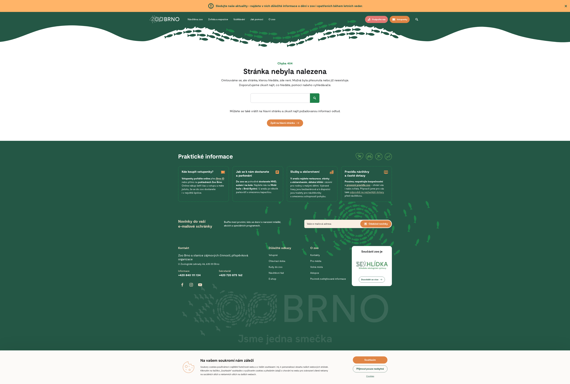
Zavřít (565, 6)
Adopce (314, 273)
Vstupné (273, 255)
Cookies (370, 376)
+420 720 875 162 (230, 275)
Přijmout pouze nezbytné (370, 368)
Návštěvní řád (276, 273)
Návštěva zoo (195, 19)
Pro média (315, 261)
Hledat (314, 98)
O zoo (272, 19)
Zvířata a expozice (218, 19)
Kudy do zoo (275, 267)
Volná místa (316, 267)
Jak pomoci (256, 19)
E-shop (272, 278)
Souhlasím (370, 359)
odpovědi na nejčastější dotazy (367, 192)
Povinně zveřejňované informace (328, 278)
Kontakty (315, 255)
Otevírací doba (277, 261)
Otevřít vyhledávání (416, 19)
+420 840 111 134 (189, 275)
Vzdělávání (239, 19)
